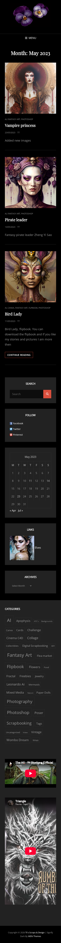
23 (18, 496)
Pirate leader (16, 219)
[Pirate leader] (30, 182)
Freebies (25, 676)
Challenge (34, 630)
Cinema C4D (14, 638)
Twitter (17, 429)
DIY (53, 645)
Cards (19, 630)
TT (18, 132)
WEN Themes (34, 936)
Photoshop (27, 119)
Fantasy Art (14, 119)
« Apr (13, 510)
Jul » (20, 510)
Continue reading (20, 355)
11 (30, 481)
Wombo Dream (18, 740)
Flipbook (33, 307)
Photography (19, 701)
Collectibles (12, 645)
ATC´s (36, 621)
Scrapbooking (19, 723)
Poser (38, 713)
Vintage (36, 732)
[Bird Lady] (30, 276)
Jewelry (39, 676)
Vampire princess (20, 125)
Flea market (44, 656)
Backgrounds (46, 621)
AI (6, 119)
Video (25, 732)
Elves (37, 547)
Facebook (18, 423)
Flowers (34, 667)
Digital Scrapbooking (35, 646)
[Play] (11, 763)
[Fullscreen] (48, 763)
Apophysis (23, 621)
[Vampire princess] (30, 88)
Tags (39, 723)
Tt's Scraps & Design (35, 932)
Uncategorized (13, 732)
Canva (11, 307)
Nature (30, 693)
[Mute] (42, 763)
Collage (32, 638)
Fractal (10, 676)
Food (46, 667)
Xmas (36, 740)
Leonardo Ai (16, 684)
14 (48, 481)
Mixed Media (15, 692)
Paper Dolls (43, 692)
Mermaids (34, 684)
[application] (30, 773)
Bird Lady (13, 313)
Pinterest (18, 434)
